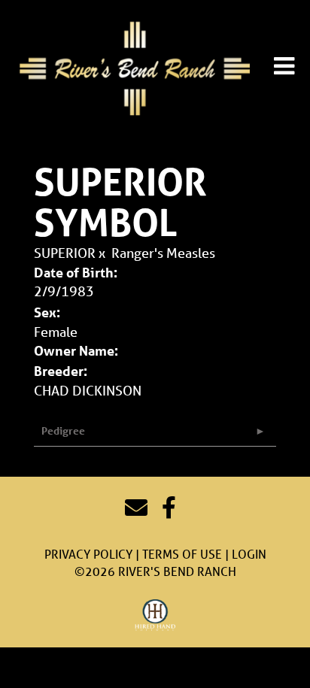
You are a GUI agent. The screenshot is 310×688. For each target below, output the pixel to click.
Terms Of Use (182, 554)
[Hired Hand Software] (155, 615)
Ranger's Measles (163, 252)
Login (249, 554)
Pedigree (63, 430)
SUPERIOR (65, 252)
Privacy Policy (88, 554)
